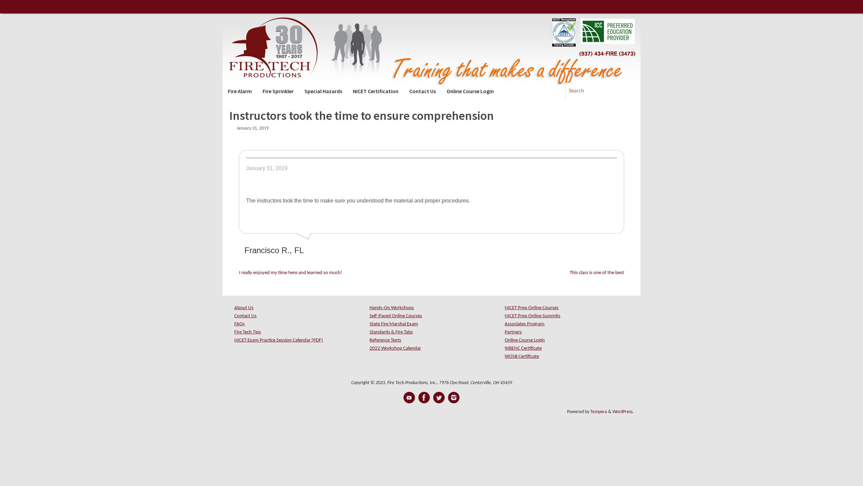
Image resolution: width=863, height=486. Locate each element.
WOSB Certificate (522, 356)
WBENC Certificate (523, 348)
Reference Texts (385, 340)
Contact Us (245, 316)
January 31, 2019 (253, 128)
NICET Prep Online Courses (532, 307)
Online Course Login (525, 340)
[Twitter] (439, 397)
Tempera (598, 412)
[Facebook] (424, 397)
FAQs (239, 324)
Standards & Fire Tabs (391, 332)
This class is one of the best (597, 272)
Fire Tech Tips (247, 332)
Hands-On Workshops (391, 307)
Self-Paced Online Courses (395, 316)
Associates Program (524, 324)
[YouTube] (409, 397)
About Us (244, 307)
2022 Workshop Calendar (395, 348)
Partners (513, 332)
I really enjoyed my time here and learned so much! (290, 272)
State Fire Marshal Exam (393, 324)
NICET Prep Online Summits (532, 316)
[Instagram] (453, 397)
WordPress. (623, 412)
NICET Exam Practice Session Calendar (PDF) (278, 340)
